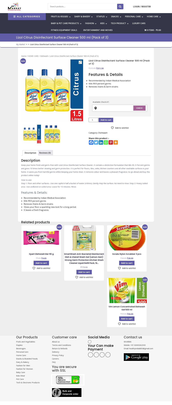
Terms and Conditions (61, 345)
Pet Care (20, 379)
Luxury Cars (138, 23)
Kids (102, 23)
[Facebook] (91, 142)
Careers (55, 358)
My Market (20, 44)
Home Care (21, 355)
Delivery (55, 352)
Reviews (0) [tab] (45, 152)
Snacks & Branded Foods (27, 358)
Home (23, 56)
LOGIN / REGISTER (142, 6)
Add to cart (106, 120)
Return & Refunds (59, 348)
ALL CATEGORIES (28, 16)
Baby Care (20, 372)
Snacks (115, 16)
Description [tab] (30, 152)
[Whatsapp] (106, 142)
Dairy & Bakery (82, 16)
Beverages (21, 348)
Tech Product (118, 23)
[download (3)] (52, 134)
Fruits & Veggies (59, 16)
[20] (31, 134)
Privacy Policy (58, 355)
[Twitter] (96, 142)
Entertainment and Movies (98, 30)
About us (56, 341)
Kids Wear (20, 375)
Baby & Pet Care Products (65, 23)
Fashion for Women (24, 369)
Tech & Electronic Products (28, 382)
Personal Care (133, 16)
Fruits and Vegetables (25, 341)
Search (120, 6)
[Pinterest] (111, 142)
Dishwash (44, 56)
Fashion (89, 23)
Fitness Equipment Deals (64, 30)
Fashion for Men (23, 365)
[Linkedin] (101, 142)
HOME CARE (152, 16)
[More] (115, 142)
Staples (100, 16)
